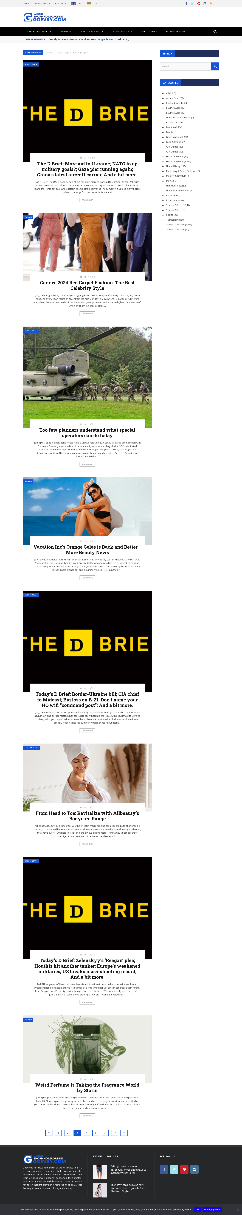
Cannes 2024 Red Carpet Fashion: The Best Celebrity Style (87, 285)
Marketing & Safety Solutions (181, 171)
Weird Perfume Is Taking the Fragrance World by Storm (87, 1087)
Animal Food (172, 98)
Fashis (169, 132)
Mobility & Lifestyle (176, 175)
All (167, 93)
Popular (112, 1156)
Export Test (172, 122)
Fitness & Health (175, 137)
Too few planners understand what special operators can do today (87, 432)
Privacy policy (212, 1209)
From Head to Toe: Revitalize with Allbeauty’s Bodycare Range (87, 816)
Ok (197, 1209)
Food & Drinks (173, 141)
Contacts (60, 3)
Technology (172, 219)
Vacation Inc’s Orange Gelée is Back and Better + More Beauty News (87, 549)
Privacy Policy (42, 3)
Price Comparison (175, 200)
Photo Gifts (172, 195)
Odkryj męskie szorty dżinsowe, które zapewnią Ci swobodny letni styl (128, 1169)
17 (114, 1132)
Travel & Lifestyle (39, 31)
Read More (87, 200)
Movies (170, 180)
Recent (98, 1156)
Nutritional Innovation (177, 190)
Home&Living (173, 166)
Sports (169, 214)
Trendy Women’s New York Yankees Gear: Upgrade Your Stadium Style (90, 39)
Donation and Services (178, 117)
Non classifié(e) (174, 185)
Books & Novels (174, 103)
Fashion (66, 31)
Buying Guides (175, 31)
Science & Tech (122, 31)
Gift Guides (149, 31)
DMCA (26, 3)
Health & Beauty (92, 31)
